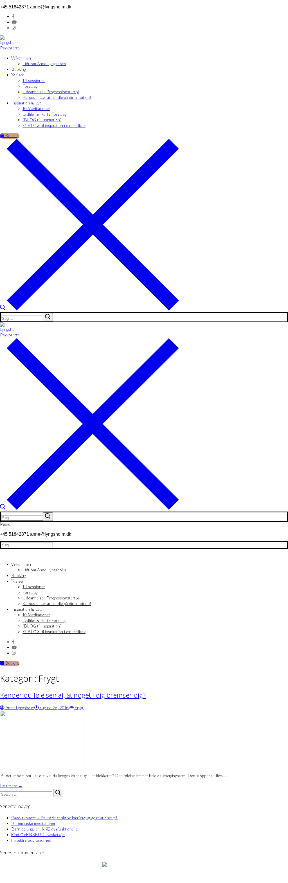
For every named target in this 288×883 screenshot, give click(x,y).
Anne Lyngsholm (19, 708)
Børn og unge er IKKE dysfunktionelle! (45, 829)
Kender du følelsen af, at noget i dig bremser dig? (73, 695)
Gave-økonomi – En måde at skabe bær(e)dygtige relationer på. (64, 818)
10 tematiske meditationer (33, 824)
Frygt (79, 708)
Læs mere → (11, 786)
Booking (11, 136)
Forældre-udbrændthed (31, 840)
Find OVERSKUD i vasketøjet (38, 835)
